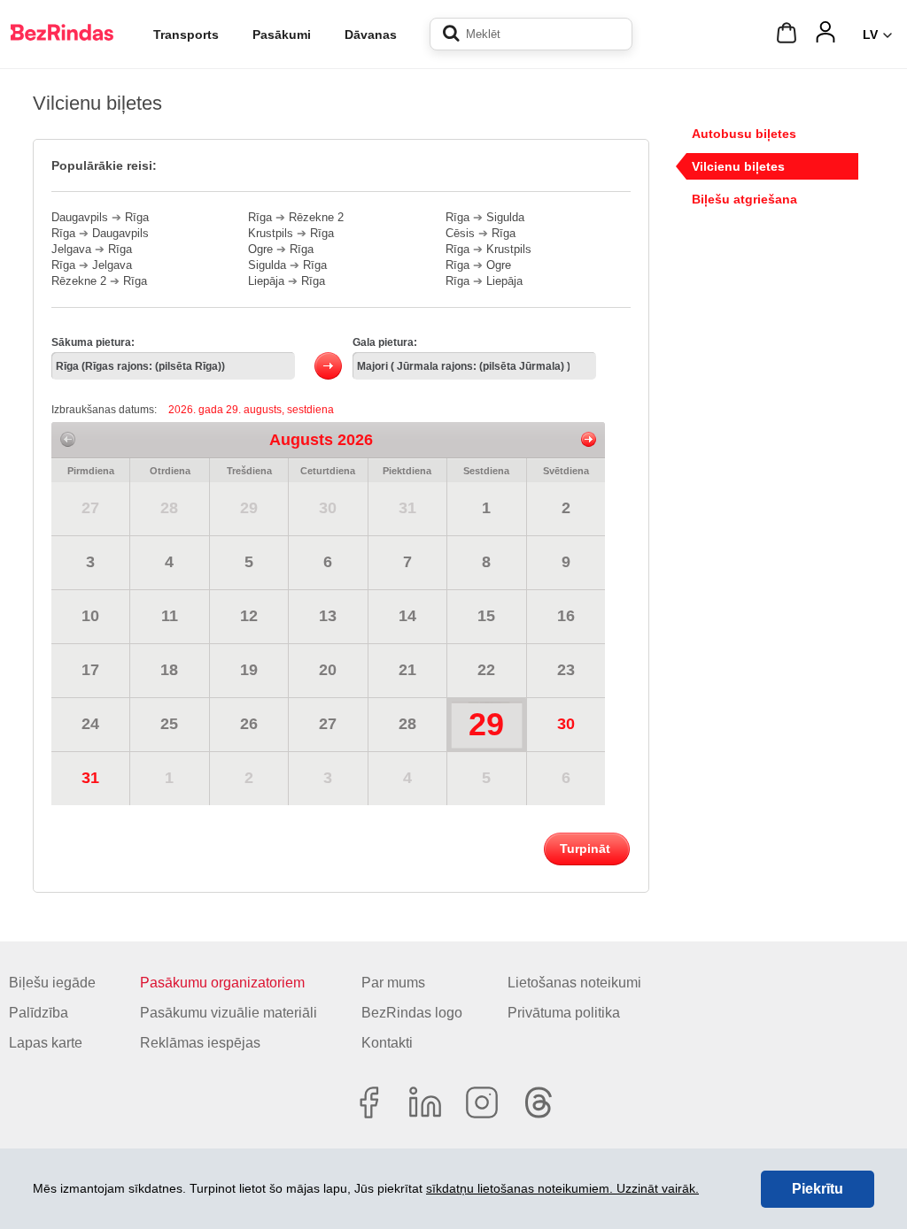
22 (486, 670)
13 (328, 616)
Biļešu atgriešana (744, 199)
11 (169, 616)
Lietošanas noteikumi (574, 982)
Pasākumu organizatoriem (222, 982)
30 (328, 508)
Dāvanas (371, 34)
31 (407, 508)
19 (249, 670)
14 (407, 616)
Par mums (393, 982)
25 (169, 724)
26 (249, 724)
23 (566, 670)
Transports (186, 34)
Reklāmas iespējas (200, 1042)
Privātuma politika (564, 1012)
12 (249, 616)
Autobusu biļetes (744, 134)
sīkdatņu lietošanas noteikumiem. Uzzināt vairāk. (562, 1188)
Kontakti (387, 1042)
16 (566, 616)
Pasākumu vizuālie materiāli (228, 1012)
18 (169, 670)
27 (90, 508)
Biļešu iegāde (52, 982)
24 (90, 724)
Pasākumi (281, 34)
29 (249, 508)
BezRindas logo (411, 1012)
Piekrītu (817, 1188)
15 (486, 616)
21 (407, 670)
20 (328, 670)
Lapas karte (45, 1042)
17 (90, 670)
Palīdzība (38, 1012)
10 (90, 616)
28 (169, 508)
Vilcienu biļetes (738, 166)
